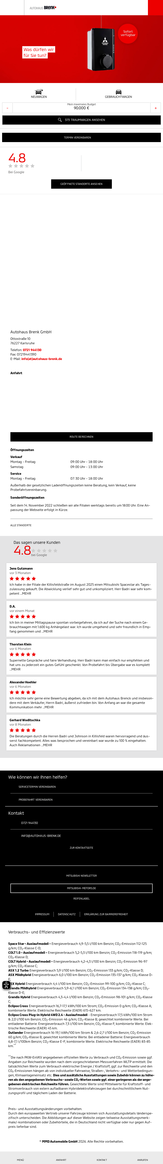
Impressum (42, 914)
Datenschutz (67, 914)
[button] (81, 137)
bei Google (39, 555)
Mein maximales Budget (81, 104)
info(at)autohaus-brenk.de (41, 359)
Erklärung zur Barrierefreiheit (106, 914)
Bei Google (16, 172)
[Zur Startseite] (36, 7)
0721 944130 (32, 350)
